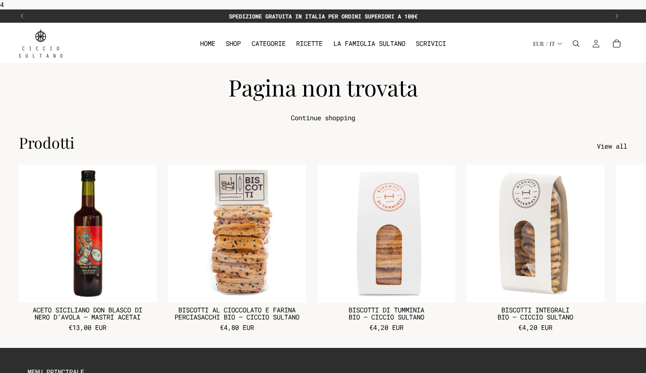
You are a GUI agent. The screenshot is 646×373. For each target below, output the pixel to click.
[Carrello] (616, 43)
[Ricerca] (576, 43)
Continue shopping (323, 117)
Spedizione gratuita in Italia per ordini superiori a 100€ (323, 16)
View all (612, 146)
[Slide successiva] (616, 16)
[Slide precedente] (22, 16)
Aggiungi (149, 288)
